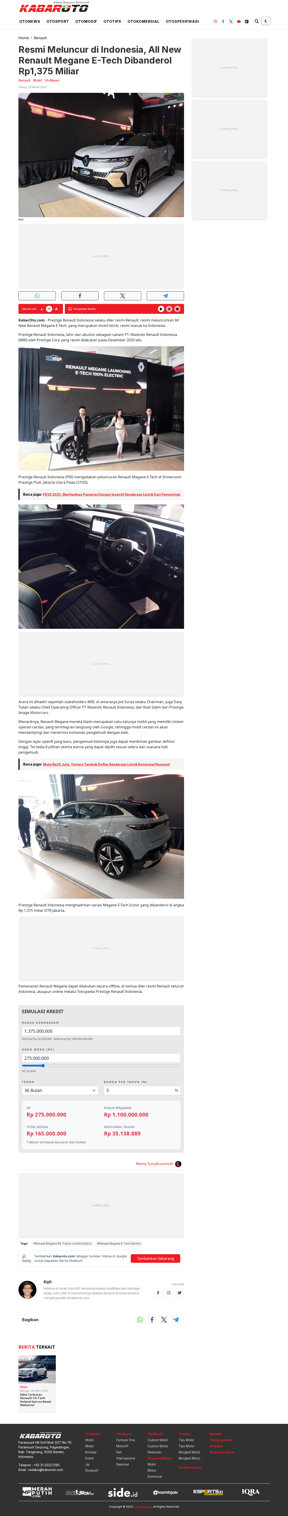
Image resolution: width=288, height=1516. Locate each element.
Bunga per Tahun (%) (126, 1082)
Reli (119, 1452)
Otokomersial (144, 21)
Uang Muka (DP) (38, 1049)
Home (23, 37)
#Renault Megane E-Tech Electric (119, 1243)
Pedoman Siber (222, 1452)
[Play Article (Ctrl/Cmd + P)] (161, 309)
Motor (89, 1446)
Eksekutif (91, 1470)
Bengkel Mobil (189, 1452)
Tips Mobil (186, 1440)
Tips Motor (187, 1446)
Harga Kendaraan (40, 1023)
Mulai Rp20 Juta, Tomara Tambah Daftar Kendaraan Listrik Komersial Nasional (106, 764)
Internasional (125, 1458)
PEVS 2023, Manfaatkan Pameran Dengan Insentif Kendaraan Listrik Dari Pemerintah (111, 494)
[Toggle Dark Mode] (265, 21)
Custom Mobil (158, 1440)
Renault (40, 37)
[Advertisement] (101, 256)
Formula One (125, 1440)
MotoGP (122, 1446)
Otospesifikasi (182, 21)
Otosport (58, 21)
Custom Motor (158, 1446)
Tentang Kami (221, 1440)
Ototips (112, 21)
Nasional (122, 1464)
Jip (87, 1464)
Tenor (28, 1082)
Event (89, 1458)
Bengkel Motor (189, 1458)
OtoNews (92, 1434)
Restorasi (154, 1452)
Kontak (215, 1434)
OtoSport (123, 1434)
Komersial (155, 1476)
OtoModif (155, 1434)
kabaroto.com (142, 1506)
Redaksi (216, 1446)
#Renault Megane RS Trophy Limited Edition (63, 1243)
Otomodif (86, 21)
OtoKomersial (190, 1467)
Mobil (89, 1440)
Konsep (91, 1452)
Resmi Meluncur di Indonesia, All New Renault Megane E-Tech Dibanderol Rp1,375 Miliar (99, 60)
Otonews (29, 21)
